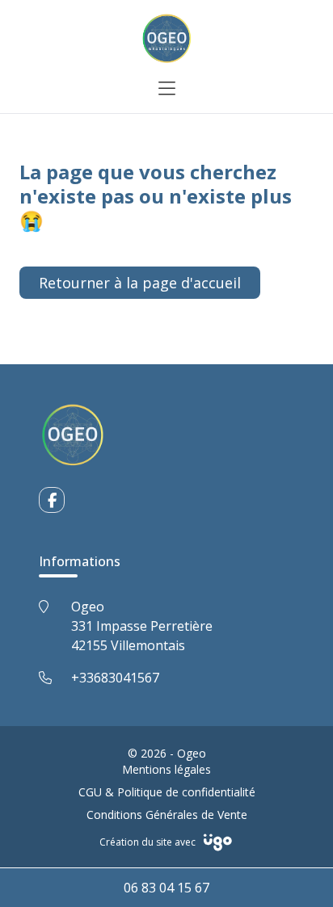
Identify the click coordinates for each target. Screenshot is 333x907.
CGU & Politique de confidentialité (166, 792)
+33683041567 (115, 678)
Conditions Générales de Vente (166, 814)
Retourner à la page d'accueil (140, 282)
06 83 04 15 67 (166, 888)
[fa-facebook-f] (52, 500)
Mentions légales (166, 769)
